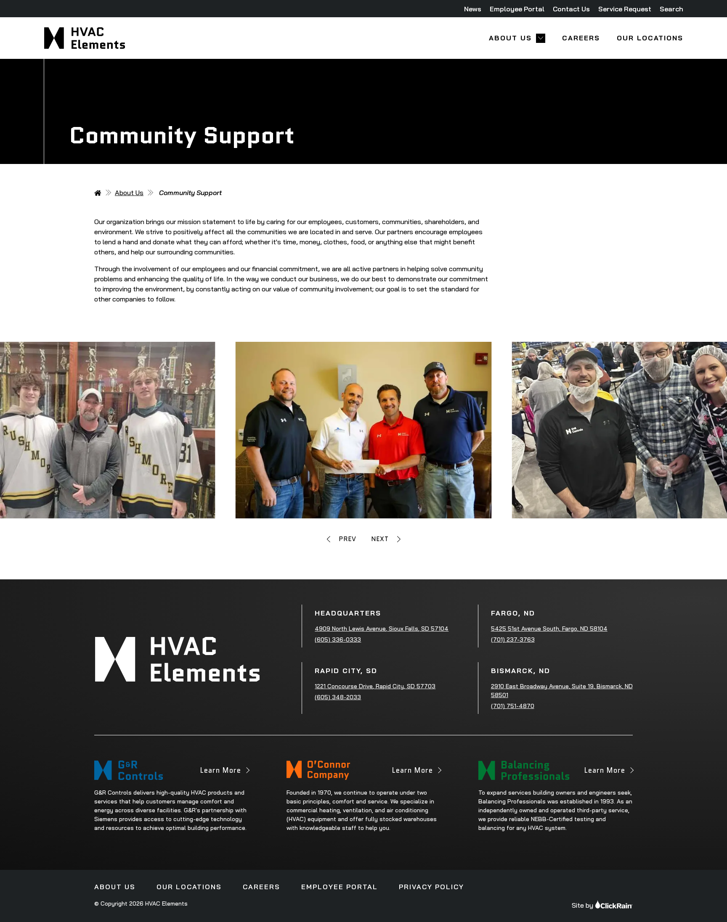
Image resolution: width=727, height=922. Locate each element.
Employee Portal (517, 9)
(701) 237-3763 (513, 639)
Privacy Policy (431, 886)
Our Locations (650, 38)
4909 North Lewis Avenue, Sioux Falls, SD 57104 (381, 628)
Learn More (220, 772)
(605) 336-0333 (338, 639)
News (472, 9)
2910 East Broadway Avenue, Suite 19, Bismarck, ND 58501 (562, 690)
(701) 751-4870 (512, 706)
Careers (581, 38)
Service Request (624, 9)
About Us (510, 38)
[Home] (97, 193)
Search (671, 9)
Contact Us (571, 9)
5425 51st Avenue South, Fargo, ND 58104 (549, 628)
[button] (341, 539)
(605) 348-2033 (338, 697)
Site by (582, 905)
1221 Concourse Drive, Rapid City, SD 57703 (375, 686)
